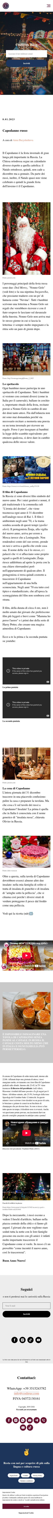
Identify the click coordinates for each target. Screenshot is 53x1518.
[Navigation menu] (48, 6)
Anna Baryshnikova (23, 1119)
